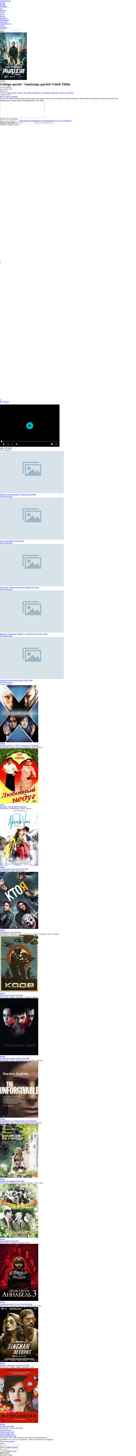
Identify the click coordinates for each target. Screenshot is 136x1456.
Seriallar (3, 5)
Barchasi (3, 10)
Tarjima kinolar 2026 (7, 1432)
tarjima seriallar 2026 (7, 1434)
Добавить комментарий (7, 123)
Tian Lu (62, 93)
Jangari (2, 14)
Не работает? (4, 401)
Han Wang (69, 93)
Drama (2, 16)
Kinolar (2, 3)
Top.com (5, 1)
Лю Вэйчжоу (46, 93)
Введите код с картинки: (9, 119)
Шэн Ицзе (55, 93)
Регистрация (9, 1441)
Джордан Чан (11, 93)
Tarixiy (2, 26)
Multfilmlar (4, 6)
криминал (14, 96)
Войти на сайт (4, 1453)
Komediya (3, 18)
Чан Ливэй (27, 93)
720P (5, 448)
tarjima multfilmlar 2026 (8, 1436)
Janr (1, 8)
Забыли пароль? (12, 1447)
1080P (10, 448)
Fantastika (3, 27)
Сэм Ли (20, 93)
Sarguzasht (3, 22)
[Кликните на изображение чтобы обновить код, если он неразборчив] (46, 121)
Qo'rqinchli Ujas (5, 24)
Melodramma (4, 20)
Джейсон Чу (36, 93)
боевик (7, 96)
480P (1, 448)
